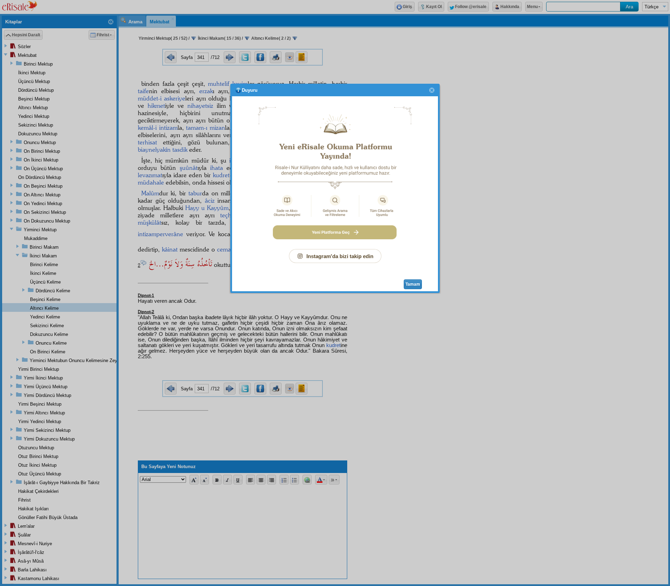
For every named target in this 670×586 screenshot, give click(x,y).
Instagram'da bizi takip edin (339, 256)
